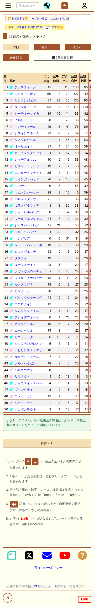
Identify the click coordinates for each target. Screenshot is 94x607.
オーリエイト (24, 146)
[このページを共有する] (7, 598)
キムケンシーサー (27, 192)
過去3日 (46, 47)
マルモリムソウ (25, 232)
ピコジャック (24, 337)
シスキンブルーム (27, 133)
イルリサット (24, 120)
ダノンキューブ (25, 107)
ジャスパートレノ (27, 225)
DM (36, 586)
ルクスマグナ (24, 284)
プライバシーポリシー (47, 567)
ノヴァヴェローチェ (28, 271)
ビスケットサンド (27, 166)
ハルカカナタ (24, 370)
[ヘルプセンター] (82, 555)
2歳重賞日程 (64, 57)
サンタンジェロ (25, 100)
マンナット (22, 186)
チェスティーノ (25, 87)
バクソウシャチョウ (28, 297)
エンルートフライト (28, 172)
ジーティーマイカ (27, 113)
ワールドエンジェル (28, 218)
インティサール (25, 126)
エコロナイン (24, 304)
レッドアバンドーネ (28, 245)
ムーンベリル (24, 330)
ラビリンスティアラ (28, 350)
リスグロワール (25, 140)
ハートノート (24, 403)
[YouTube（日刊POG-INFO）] (64, 555)
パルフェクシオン (27, 199)
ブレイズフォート (27, 317)
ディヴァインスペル (28, 383)
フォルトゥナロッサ (28, 278)
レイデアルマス (25, 159)
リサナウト (22, 376)
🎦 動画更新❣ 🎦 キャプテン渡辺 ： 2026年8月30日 (39, 18)
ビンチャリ (22, 291)
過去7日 (78, 47)
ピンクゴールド (25, 324)
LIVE (84, 599)
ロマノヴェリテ (25, 251)
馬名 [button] (13, 81)
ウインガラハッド (27, 179)
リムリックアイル (27, 310)
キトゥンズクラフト (28, 153)
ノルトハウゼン (25, 363)
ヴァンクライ (24, 389)
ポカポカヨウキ (25, 409)
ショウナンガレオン (28, 343)
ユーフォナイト (25, 264)
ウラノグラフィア (27, 205)
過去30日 (16, 57)
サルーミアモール (27, 357)
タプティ (21, 258)
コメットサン (24, 396)
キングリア (22, 238)
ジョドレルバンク (27, 212)
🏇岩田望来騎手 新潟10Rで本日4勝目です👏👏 (35, 27)
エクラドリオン (25, 94)
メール (52, 586)
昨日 (16, 47)
